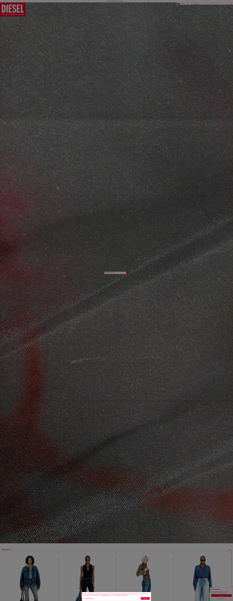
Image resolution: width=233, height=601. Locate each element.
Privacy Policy (117, 595)
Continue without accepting (88, 598)
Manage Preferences (106, 595)
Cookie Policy (124, 595)
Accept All (145, 598)
